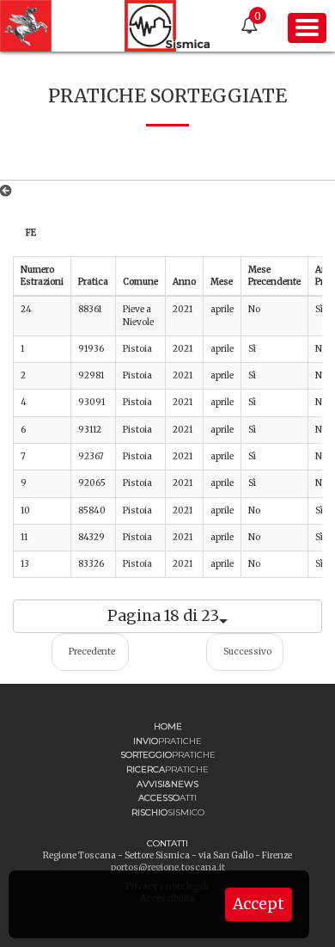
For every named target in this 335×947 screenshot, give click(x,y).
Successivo (247, 651)
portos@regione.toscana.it (168, 867)
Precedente (92, 651)
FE (31, 232)
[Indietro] (9, 191)
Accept (258, 904)
